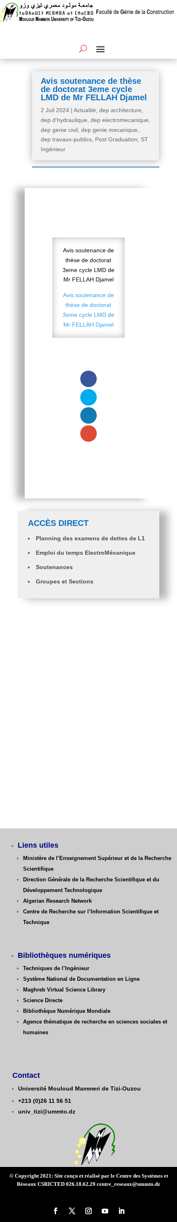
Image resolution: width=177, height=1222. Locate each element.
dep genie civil (59, 130)
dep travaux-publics (66, 139)
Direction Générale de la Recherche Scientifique (84, 879)
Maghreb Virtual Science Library (64, 990)
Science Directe (43, 1000)
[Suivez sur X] (72, 1210)
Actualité (85, 110)
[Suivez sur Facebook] (55, 1210)
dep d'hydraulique (64, 120)
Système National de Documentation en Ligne (81, 979)
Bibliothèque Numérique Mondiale (66, 1011)
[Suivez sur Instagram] (88, 1210)
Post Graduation (116, 139)
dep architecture (120, 110)
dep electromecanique (120, 120)
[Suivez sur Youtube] (105, 1210)
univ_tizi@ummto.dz (46, 1111)
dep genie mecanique (109, 130)
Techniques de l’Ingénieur (56, 968)
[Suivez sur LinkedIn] (121, 1210)
